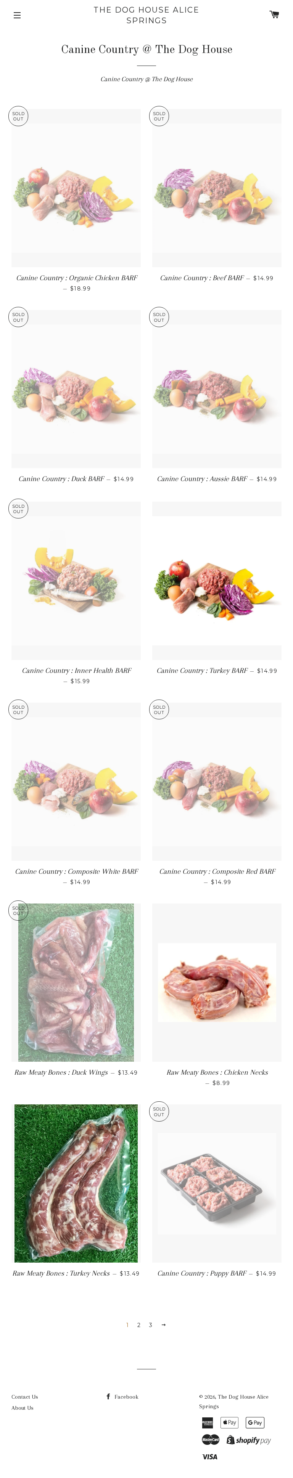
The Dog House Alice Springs (146, 15)
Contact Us (24, 1396)
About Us (22, 1407)
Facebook (125, 1396)
